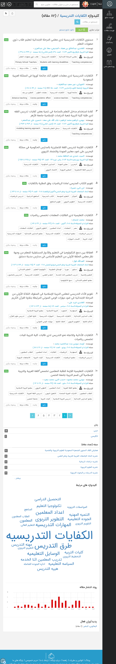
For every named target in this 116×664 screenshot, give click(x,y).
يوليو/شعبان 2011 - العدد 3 (44, 264)
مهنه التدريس (21, 545)
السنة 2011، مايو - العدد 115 (64, 383)
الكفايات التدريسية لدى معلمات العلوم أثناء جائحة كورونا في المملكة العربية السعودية (52, 78)
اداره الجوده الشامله (34, 564)
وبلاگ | (87, 660)
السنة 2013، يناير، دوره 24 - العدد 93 (56, 159)
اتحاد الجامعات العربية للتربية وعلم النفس (72, 191)
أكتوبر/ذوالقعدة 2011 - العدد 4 (43, 191)
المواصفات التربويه (77, 507)
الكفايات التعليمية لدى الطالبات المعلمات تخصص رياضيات (61, 215)
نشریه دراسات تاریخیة (88, 461)
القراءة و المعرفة (82, 223)
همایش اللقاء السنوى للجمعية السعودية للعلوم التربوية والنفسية (71, 450)
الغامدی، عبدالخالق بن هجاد (72, 48)
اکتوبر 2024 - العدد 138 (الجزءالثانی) (57, 52)
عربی (96, 430)
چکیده (35, 68)
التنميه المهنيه (79, 515)
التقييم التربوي (25, 548)
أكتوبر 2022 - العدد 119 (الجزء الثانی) (57, 123)
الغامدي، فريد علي (76, 302)
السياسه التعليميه (61, 564)
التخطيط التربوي (72, 556)
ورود (100, 3)
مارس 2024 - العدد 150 (59, 88)
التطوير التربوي (49, 519)
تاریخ (81, 29)
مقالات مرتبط (24, 68)
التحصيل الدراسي (48, 499)
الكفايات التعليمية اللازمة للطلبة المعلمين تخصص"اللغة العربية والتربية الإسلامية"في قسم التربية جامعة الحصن (55, 373)
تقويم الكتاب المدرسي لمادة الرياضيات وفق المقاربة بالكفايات (60, 183)
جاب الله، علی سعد (51, 120)
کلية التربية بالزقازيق (81, 52)
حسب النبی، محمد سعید (54, 379)
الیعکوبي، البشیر (90, 626)
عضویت (93, 3)
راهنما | (64, 660)
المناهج (28, 509)
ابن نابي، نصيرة (77, 188)
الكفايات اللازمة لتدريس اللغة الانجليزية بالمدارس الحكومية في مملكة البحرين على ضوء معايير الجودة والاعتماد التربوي (56, 149)
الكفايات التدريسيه (49, 536)
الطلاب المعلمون (20, 516)
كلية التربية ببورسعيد (80, 159)
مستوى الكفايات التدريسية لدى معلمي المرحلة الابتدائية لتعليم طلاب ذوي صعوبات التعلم (53, 42)
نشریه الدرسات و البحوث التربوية (84, 472)
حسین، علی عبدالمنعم (31, 120)
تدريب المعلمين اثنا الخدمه (41, 560)
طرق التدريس (53, 545)
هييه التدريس (47, 569)
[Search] (37, 4)
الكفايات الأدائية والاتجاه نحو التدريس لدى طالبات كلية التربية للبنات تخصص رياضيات (56, 337)
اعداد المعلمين (50, 512)
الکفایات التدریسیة (73, 16)
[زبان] (9, 4)
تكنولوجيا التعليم (49, 506)
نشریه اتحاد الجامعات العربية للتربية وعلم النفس (78, 456)
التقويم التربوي (83, 523)
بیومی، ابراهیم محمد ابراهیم (72, 120)
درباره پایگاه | (55, 660)
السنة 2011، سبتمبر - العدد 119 (63, 306)
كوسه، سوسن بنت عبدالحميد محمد (69, 343)
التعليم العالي (28, 525)
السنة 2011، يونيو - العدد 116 (64, 347)
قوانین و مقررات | (75, 660)
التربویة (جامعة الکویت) (79, 88)
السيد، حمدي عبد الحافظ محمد (71, 156)
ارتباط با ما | (44, 660)
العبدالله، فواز (79, 261)
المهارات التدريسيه (53, 525)
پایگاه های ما (18, 660)
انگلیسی (94, 436)
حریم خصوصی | (31, 660)
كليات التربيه (73, 552)
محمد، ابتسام (78, 219)
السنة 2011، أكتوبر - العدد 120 (63, 223)
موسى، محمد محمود (75, 379)
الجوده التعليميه (79, 519)
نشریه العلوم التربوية (89, 467)
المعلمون (26, 521)
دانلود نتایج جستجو (66, 30)
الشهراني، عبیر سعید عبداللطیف (71, 84)
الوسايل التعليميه (43, 553)
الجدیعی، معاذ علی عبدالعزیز (47, 48)
